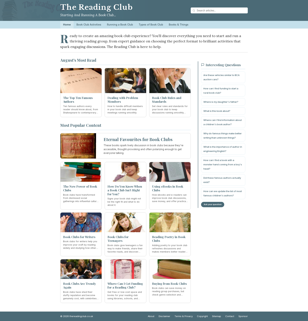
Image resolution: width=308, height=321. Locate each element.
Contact (229, 316)
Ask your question (213, 204)
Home (67, 24)
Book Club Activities (88, 24)
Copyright (202, 316)
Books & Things (178, 24)
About (151, 316)
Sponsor (243, 316)
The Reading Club (96, 7)
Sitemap (216, 316)
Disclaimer (164, 316)
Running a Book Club (120, 24)
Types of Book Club (151, 24)
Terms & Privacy (183, 316)
